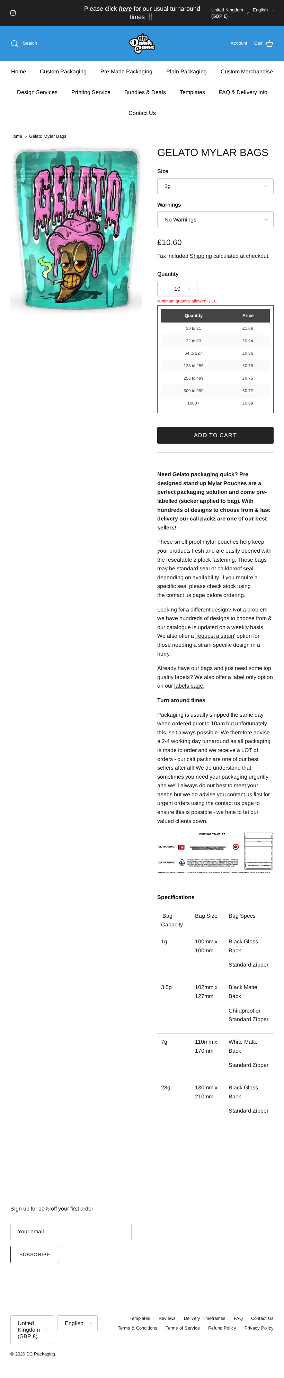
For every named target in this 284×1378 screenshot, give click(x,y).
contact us (227, 803)
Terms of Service (183, 1328)
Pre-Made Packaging (126, 71)
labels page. (189, 686)
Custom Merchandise (247, 71)
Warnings (169, 205)
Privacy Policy (259, 1328)
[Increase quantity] (191, 289)
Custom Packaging (63, 71)
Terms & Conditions (137, 1328)
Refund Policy (222, 1328)
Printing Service (90, 92)
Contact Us (142, 113)
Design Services (37, 92)
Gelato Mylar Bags (47, 136)
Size (162, 171)
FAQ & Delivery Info (243, 92)
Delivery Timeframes (204, 1318)
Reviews (167, 1318)
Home (18, 71)
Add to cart (215, 435)
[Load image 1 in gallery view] (76, 230)
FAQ (238, 1318)
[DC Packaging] (142, 43)
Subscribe (34, 1254)
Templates (192, 92)
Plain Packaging (186, 71)
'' (215, 636)
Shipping (201, 256)
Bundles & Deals (145, 92)
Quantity (168, 274)
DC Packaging (40, 1354)
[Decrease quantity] (164, 289)
